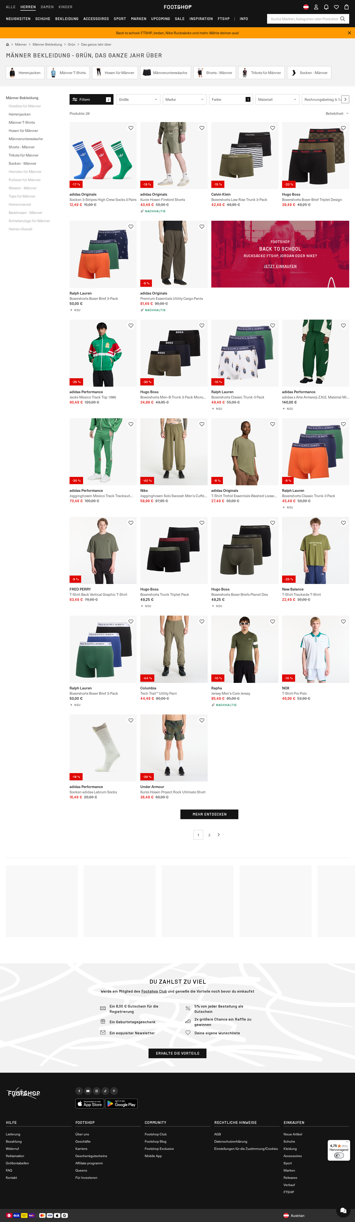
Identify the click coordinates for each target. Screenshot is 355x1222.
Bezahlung (14, 1141)
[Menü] (347, 1143)
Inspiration (201, 18)
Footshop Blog (155, 1141)
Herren (28, 7)
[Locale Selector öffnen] (306, 7)
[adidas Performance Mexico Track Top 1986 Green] (103, 353)
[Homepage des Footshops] (177, 7)
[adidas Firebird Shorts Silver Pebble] (173, 155)
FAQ (9, 1170)
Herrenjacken (20, 114)
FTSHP (224, 18)
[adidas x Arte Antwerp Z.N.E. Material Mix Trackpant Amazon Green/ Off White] (315, 353)
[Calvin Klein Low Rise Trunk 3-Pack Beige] (244, 155)
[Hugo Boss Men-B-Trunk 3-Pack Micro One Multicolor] (173, 353)
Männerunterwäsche (26, 138)
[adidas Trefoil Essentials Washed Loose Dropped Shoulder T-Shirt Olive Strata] (244, 451)
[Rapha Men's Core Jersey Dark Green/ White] (244, 649)
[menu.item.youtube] (88, 1091)
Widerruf (12, 1148)
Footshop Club (154, 991)
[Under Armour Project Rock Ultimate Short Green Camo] (173, 748)
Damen (47, 7)
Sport (120, 18)
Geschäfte (83, 1141)
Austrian (298, 1215)
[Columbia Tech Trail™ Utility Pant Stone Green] (173, 649)
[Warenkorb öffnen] (346, 7)
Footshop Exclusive (159, 1148)
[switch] (339, 1155)
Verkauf (289, 1184)
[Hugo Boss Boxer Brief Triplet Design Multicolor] (315, 155)
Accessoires (96, 18)
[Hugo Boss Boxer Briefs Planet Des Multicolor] (244, 550)
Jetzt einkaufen (280, 266)
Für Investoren (86, 1177)
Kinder (65, 7)
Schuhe (42, 18)
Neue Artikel (293, 1134)
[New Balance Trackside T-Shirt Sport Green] (315, 550)
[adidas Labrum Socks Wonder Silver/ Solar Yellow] (103, 748)
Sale (180, 18)
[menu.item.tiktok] (105, 1091)
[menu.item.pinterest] (114, 1091)
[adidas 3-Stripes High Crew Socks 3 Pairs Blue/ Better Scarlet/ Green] (103, 155)
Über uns (82, 1134)
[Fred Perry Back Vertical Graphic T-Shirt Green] (103, 550)
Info (244, 18)
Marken (138, 18)
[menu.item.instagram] (96, 1091)
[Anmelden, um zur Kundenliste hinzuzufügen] (131, 128)
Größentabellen (17, 1163)
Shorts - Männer (22, 146)
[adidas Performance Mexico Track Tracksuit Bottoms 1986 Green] (103, 451)
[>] (345, 99)
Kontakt (11, 1177)
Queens (81, 1170)
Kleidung (290, 1148)
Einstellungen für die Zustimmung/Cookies (246, 1148)
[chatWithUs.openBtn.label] (343, 1210)
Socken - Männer (22, 163)
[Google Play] (121, 1103)
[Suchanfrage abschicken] (342, 18)
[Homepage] (38, 1093)
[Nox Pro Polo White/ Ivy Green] (315, 649)
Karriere (81, 1148)
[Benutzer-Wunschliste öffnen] (336, 7)
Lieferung (13, 1134)
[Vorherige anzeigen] (220, 835)
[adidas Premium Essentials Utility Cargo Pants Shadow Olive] (173, 254)
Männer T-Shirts (22, 122)
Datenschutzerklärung (230, 1141)
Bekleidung (66, 18)
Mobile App (153, 1155)
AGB (217, 1134)
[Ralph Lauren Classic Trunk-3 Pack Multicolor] (244, 353)
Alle (10, 7)
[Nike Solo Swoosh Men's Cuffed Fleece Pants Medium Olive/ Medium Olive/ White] (173, 451)
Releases (290, 1177)
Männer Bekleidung (22, 97)
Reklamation (15, 1155)
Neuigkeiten (18, 18)
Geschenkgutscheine (91, 1155)
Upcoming (160, 18)
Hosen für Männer (23, 130)
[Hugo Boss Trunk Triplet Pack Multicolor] (173, 550)
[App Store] (89, 1103)
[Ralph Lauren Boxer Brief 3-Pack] (103, 254)
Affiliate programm (89, 1163)
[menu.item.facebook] (79, 1091)
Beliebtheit (334, 113)
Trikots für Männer (23, 155)
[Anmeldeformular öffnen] (316, 7)
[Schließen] (349, 32)
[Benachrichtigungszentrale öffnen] (326, 7)
